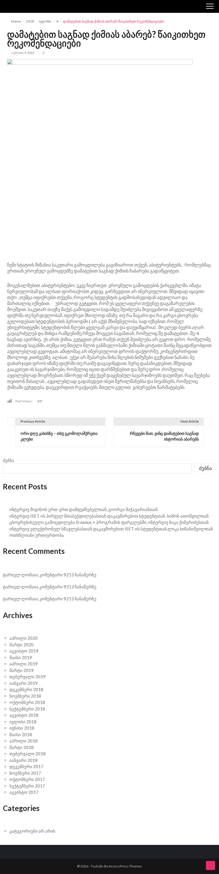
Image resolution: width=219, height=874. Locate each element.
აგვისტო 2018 (23, 715)
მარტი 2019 (21, 670)
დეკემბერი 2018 (26, 689)
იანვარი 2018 (23, 760)
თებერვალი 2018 (27, 753)
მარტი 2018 (21, 747)
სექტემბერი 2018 (27, 708)
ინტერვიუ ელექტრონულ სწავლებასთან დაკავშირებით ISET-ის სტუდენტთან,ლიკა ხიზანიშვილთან (111, 528)
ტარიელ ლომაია (20, 574)
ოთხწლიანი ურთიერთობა (36, 535)
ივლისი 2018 (22, 721)
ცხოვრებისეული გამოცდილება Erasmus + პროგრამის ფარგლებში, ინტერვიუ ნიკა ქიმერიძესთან (109, 522)
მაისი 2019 (20, 657)
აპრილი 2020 (23, 638)
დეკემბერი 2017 (26, 766)
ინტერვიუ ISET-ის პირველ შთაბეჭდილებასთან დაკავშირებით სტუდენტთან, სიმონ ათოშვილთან (109, 515)
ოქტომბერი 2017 (27, 779)
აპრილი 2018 (23, 740)
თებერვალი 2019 (27, 676)
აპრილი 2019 (23, 663)
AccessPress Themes (125, 866)
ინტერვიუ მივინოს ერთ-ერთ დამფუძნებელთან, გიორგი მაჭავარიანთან (83, 509)
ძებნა (8, 460)
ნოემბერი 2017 (25, 773)
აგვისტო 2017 (23, 792)
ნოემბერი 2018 (25, 696)
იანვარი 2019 (23, 683)
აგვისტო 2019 (23, 650)
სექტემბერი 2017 (27, 785)
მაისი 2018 (20, 734)
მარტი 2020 (21, 644)
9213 (69, 574)
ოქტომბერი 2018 (27, 702)
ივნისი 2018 (21, 727)
